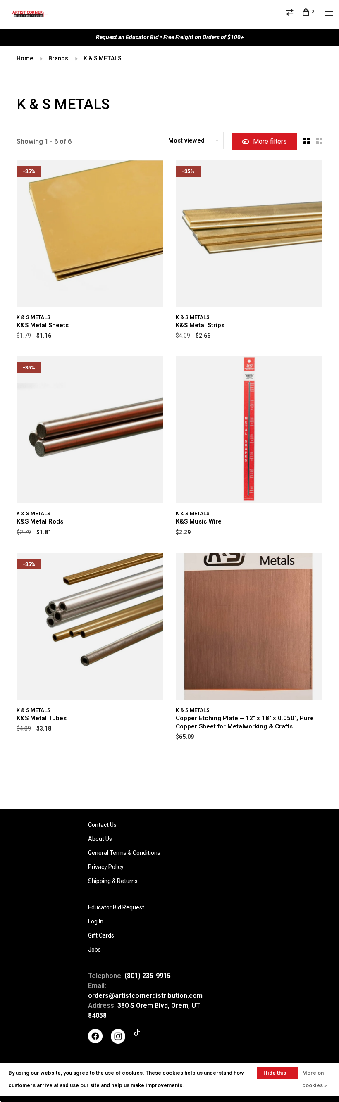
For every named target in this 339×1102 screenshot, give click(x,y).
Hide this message (274, 1074)
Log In (95, 921)
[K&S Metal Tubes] (90, 627)
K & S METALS (103, 58)
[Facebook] (95, 1041)
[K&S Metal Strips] (249, 234)
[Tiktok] (137, 1034)
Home (25, 58)
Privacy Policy (106, 867)
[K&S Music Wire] (249, 431)
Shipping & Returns (113, 881)
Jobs (94, 949)
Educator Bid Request (116, 907)
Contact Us (102, 824)
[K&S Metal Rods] (90, 431)
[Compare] (291, 13)
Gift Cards (101, 935)
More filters (270, 141)
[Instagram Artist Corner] (118, 1041)
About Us (100, 838)
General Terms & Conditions (124, 853)
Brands (58, 58)
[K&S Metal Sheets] (90, 234)
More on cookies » (314, 1079)
